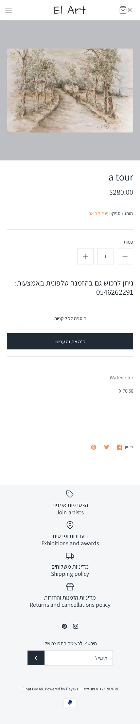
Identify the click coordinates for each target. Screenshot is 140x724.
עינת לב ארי (99, 213)
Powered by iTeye (60, 688)
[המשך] (36, 658)
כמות (128, 242)
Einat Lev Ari (32, 688)
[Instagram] (75, 626)
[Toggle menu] (8, 9)
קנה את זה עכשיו (70, 341)
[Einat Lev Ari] (70, 10)
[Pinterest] (64, 626)
